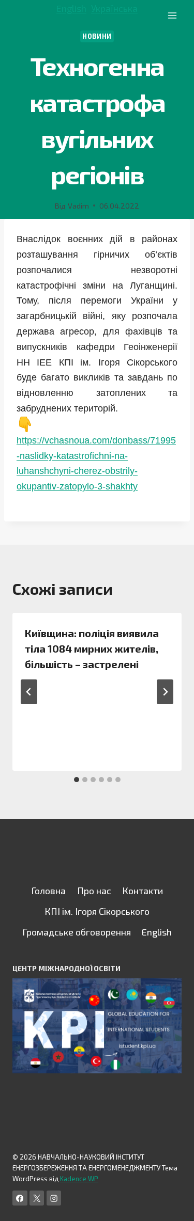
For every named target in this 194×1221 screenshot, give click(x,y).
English (71, 8)
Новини (97, 36)
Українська (114, 8)
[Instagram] (54, 1198)
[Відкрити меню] (172, 15)
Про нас (94, 890)
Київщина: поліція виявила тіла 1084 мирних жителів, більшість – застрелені (92, 648)
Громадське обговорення (76, 932)
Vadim (78, 205)
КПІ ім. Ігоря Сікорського (97, 911)
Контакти (142, 890)
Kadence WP (79, 1179)
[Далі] (165, 691)
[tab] (76, 779)
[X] (36, 1198)
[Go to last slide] (29, 691)
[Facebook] (19, 1198)
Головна (48, 890)
